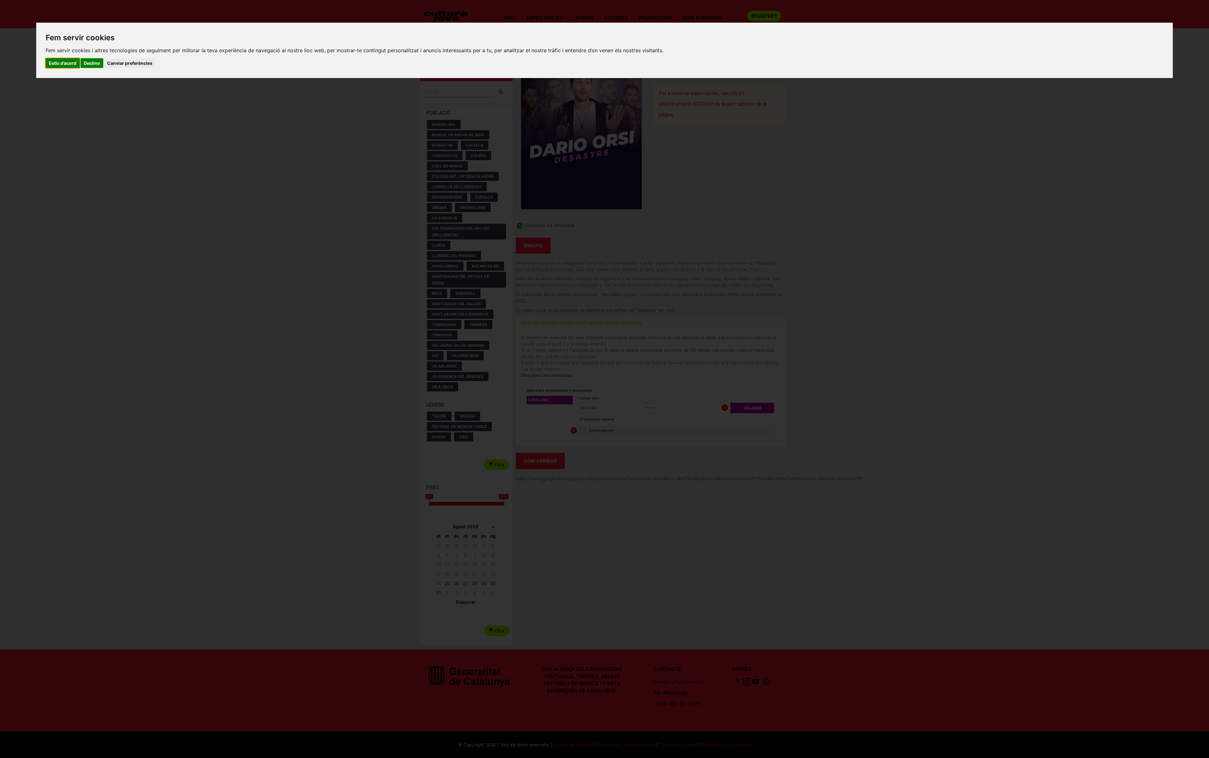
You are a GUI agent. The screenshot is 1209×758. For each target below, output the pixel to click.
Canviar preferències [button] (129, 63)
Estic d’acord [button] (63, 63)
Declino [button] (92, 63)
